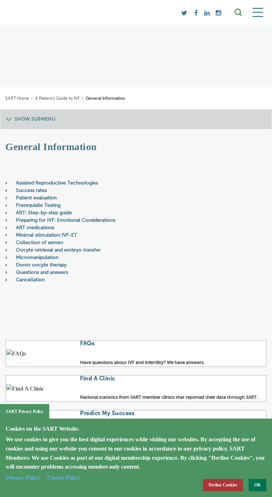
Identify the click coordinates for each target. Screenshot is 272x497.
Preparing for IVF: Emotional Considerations (65, 220)
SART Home (17, 98)
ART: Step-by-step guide (44, 212)
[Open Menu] (258, 12)
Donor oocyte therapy (42, 265)
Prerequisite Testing (39, 205)
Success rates (32, 190)
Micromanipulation (38, 257)
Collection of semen (40, 242)
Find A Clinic (97, 379)
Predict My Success (107, 413)
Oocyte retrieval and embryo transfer (59, 250)
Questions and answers (42, 272)
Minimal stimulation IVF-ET (47, 235)
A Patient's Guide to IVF (58, 98)
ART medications (36, 227)
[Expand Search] (239, 12)
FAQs (87, 344)
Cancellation (31, 279)
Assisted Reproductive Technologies (58, 183)
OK (257, 484)
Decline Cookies (223, 484)
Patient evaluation (38, 197)
